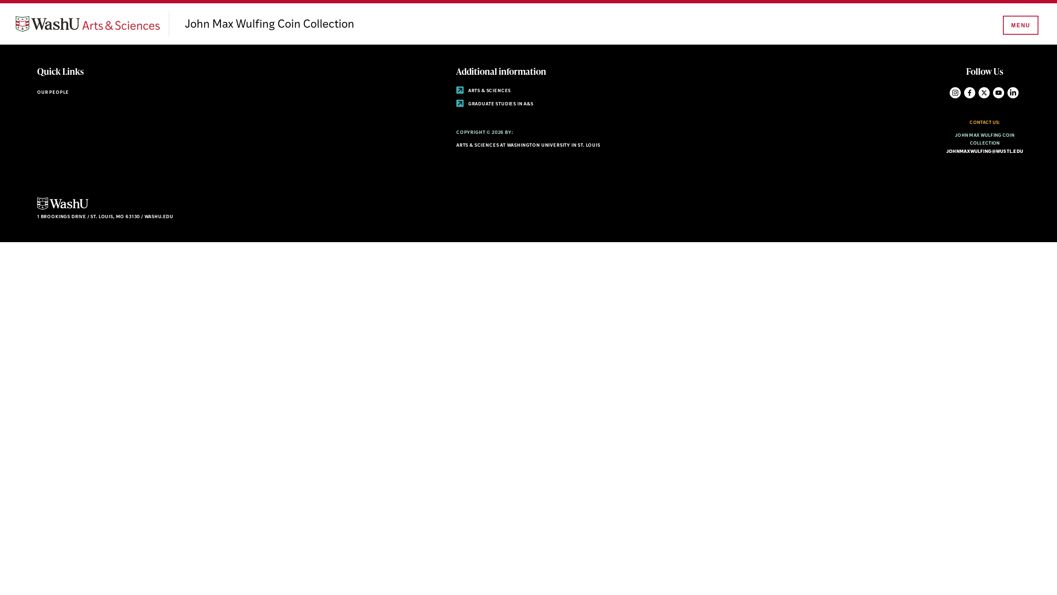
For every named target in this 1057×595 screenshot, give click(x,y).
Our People (53, 92)
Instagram (955, 92)
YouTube (998, 92)
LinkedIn (1013, 92)
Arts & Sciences (489, 91)
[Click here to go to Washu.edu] (62, 209)
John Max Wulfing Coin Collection (269, 25)
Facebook (969, 92)
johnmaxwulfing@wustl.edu (985, 152)
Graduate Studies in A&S (500, 104)
